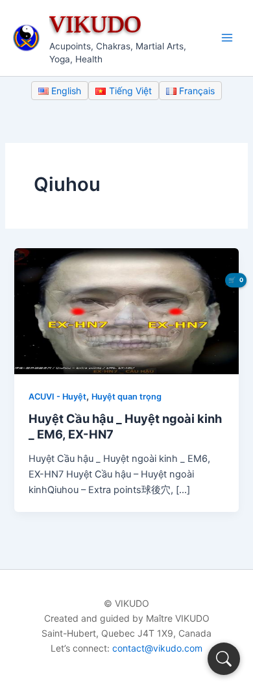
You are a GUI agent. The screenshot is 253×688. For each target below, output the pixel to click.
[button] (224, 659)
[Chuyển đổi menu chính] (227, 38)
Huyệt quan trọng (126, 396)
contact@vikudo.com (157, 648)
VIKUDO (95, 23)
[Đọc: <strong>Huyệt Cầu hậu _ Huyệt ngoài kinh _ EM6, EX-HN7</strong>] (126, 310)
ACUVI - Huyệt (57, 396)
